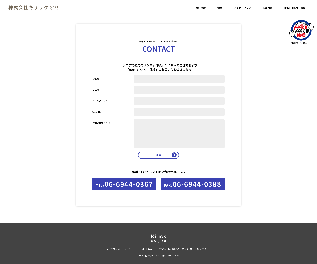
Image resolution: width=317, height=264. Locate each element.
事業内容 (267, 8)
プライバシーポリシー (122, 249)
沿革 (219, 8)
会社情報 (201, 8)
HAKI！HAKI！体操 (294, 8)
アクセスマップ (242, 8)
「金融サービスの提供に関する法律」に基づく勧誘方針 (176, 249)
